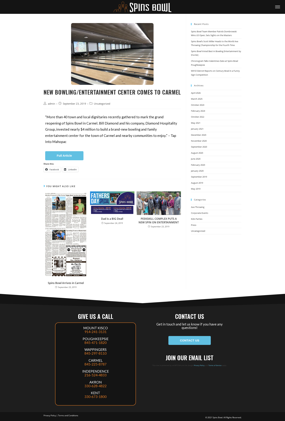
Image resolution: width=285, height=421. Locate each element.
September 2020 (199, 146)
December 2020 (198, 134)
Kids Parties (196, 218)
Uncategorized (102, 103)
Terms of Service (215, 365)
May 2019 (195, 188)
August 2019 (197, 182)
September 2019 (199, 176)
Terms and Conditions (68, 415)
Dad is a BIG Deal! (112, 219)
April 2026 (196, 92)
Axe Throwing (197, 207)
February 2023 (198, 110)
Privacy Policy (199, 365)
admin (51, 103)
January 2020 (197, 170)
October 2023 (197, 104)
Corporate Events (199, 212)
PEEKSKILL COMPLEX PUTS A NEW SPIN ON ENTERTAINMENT (159, 220)
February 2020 (198, 164)
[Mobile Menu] (278, 7)
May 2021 (195, 122)
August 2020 (197, 152)
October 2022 (197, 116)
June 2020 (195, 158)
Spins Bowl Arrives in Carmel (66, 283)
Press (193, 225)
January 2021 (197, 128)
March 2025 (196, 98)
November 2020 (199, 140)
